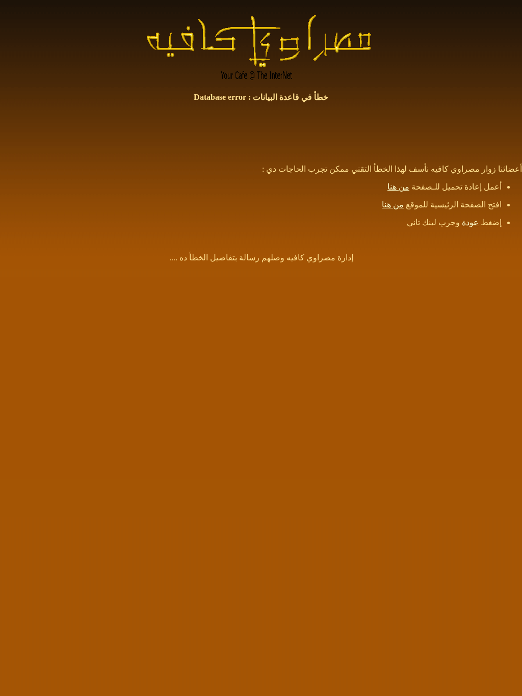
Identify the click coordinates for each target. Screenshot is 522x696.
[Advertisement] (261, 133)
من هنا (398, 186)
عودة (470, 222)
